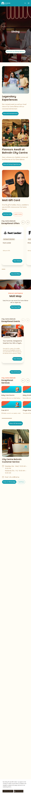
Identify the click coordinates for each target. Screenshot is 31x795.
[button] (18, 791)
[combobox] (25, 3)
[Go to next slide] (28, 222)
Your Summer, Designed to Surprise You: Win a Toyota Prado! (12, 342)
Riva (29, 243)
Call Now (21, 482)
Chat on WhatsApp (9, 482)
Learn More (15, 52)
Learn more (18, 214)
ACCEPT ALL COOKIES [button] (8, 791)
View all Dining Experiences (12, 164)
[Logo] (5, 3)
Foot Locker (7, 243)
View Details (17, 261)
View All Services (15, 423)
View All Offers (15, 274)
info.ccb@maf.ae (14, 477)
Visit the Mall (7, 214)
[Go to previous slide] (23, 222)
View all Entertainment (10, 113)
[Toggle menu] (29, 3)
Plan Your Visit (15, 307)
